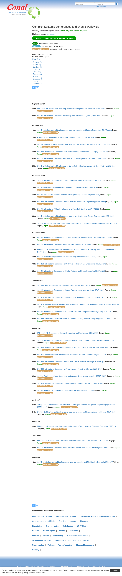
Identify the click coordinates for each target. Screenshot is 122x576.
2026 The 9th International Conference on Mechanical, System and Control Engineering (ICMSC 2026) (75, 216)
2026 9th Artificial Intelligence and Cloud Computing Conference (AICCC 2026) (66, 256)
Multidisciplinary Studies (66, 516)
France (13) (37, 76)
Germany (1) (38, 79)
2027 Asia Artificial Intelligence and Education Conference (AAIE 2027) (63, 285)
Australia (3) (37, 62)
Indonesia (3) (38, 83)
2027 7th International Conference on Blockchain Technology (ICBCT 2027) (65, 390)
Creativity (63, 521)
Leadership (73, 530)
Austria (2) (37, 64)
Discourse (84, 521)
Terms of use (93, 566)
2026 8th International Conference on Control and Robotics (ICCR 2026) (64, 244)
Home (19, 566)
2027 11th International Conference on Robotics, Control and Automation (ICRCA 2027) (70, 361)
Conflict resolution (107, 516)
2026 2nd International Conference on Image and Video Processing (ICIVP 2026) (67, 187)
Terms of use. (40, 572)
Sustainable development (77, 535)
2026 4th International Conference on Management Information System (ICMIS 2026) (69, 116)
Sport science (73, 540)
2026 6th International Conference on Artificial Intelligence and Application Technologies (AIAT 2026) (74, 237)
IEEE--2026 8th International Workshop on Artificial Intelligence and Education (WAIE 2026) (71, 108)
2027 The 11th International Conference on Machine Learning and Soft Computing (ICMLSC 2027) (74, 318)
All (37, 88)
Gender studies (52, 526)
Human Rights (49, 530)
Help (103, 566)
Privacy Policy (23, 572)
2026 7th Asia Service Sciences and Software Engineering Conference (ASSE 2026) (68, 194)
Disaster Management (85, 545)
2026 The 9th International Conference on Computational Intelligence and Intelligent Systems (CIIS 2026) (76, 166)
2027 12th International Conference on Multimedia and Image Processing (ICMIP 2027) (70, 383)
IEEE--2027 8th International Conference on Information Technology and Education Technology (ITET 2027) (77, 426)
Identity (62, 530)
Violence (51, 545)
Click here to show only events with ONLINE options (54, 38)
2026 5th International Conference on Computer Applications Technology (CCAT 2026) (69, 180)
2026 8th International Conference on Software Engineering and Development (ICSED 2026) (71, 158)
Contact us (80, 566)
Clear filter (36, 59)
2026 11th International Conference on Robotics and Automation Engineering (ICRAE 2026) (71, 201)
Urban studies (38, 545)
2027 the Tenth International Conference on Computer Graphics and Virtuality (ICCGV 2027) (71, 376)
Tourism (86, 540)
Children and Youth (88, 516)
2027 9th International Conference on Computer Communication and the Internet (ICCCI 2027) (72, 447)
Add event (53, 566)
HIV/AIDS (35, 530)
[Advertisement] (11, 61)
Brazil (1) (36, 69)
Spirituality (59, 540)
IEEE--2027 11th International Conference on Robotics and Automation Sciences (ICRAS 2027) (72, 440)
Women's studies (65, 545)
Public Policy (58, 535)
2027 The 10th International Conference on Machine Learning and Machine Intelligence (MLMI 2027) (75, 462)
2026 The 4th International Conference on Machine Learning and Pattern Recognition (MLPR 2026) (74, 130)
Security (35, 550)
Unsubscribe (41, 566)
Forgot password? (101, 6)
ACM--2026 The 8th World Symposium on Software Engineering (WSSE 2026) (66, 137)
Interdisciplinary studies (42, 516)
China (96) (37, 71)
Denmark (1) (38, 74)
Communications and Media (43, 521)
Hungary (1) (37, 81)
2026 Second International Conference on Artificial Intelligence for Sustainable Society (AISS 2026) (74, 144)
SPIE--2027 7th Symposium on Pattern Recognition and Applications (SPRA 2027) (68, 333)
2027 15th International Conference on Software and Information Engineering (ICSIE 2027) (71, 297)
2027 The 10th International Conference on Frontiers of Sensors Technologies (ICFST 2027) (72, 354)
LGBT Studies (82, 526)
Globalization (67, 526)
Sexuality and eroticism (41, 540)
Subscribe (29, 566)
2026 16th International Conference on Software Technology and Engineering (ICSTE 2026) (71, 264)
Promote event (66, 566)
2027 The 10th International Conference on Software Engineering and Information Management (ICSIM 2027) (78, 304)
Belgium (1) (37, 67)
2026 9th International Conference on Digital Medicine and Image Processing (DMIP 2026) (71, 271)
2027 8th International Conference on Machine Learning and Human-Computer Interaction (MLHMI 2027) (76, 340)
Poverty (46, 535)
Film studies (37, 526)
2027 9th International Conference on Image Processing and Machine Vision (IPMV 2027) (70, 290)
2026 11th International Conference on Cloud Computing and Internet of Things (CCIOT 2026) (72, 151)
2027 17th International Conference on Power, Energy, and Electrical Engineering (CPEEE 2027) (73, 347)
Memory (35, 535)
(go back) (51, 34)
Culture (73, 521)
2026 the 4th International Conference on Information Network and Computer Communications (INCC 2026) (77, 223)
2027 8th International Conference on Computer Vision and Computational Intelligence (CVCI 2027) (74, 311)
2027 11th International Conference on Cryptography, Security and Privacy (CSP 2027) (69, 369)
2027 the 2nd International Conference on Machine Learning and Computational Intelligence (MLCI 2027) (76, 412)
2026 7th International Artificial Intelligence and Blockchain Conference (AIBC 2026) (68, 209)
